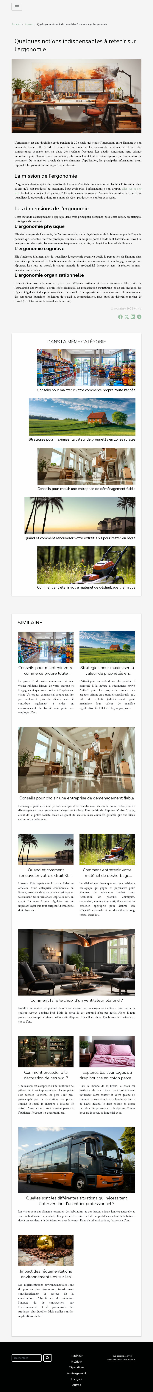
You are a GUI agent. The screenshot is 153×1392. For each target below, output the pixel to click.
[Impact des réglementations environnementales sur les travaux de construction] (46, 1250)
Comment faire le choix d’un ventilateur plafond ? (76, 1000)
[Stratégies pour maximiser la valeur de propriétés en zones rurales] (82, 417)
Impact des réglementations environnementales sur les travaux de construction (46, 1276)
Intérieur (76, 1362)
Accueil (16, 24)
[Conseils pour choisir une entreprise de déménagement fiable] (86, 466)
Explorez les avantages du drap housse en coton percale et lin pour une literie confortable (107, 1080)
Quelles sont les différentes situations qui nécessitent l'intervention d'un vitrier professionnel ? (76, 1201)
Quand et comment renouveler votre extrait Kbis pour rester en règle (79, 538)
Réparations (76, 1367)
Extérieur (76, 1356)
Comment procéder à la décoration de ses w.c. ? (46, 1075)
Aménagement (76, 1373)
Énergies (76, 1379)
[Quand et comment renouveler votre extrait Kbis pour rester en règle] (79, 515)
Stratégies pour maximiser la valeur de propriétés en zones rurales (82, 439)
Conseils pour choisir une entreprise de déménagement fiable (86, 488)
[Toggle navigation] (17, 6)
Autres (29, 24)
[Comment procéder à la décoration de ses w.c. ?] (46, 1051)
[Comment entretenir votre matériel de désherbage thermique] (86, 565)
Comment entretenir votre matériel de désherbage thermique (86, 587)
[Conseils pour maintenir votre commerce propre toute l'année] (86, 367)
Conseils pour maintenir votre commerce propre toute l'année (86, 390)
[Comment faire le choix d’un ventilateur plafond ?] (76, 962)
